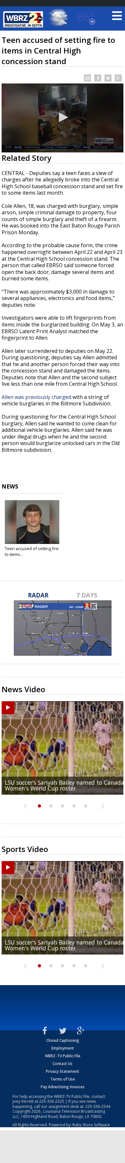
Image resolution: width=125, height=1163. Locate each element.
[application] (62, 117)
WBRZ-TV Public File (62, 1056)
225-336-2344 (97, 1106)
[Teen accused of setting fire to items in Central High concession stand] (32, 522)
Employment (62, 1048)
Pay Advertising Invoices (63, 1087)
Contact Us (62, 1063)
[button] (62, 117)
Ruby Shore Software (91, 1125)
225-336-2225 (51, 1101)
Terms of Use (62, 1079)
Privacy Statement (62, 1071)
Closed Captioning (62, 1040)
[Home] (24, 19)
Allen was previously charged (36, 397)
